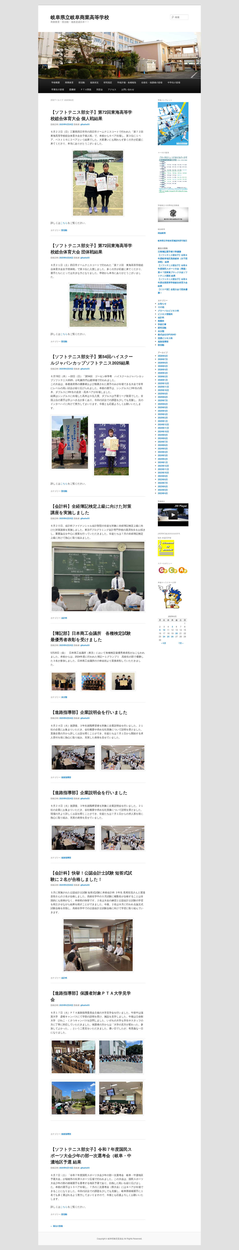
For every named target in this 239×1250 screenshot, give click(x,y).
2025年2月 (163, 417)
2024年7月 (163, 441)
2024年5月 (163, 448)
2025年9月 (163, 393)
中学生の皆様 (174, 82)
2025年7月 (163, 400)
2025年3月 (163, 414)
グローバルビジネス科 (168, 310)
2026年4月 (163, 369)
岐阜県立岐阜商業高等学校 (80, 16)
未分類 (64, 697)
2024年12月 (163, 424)
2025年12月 (163, 383)
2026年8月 (163, 355)
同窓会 (99, 89)
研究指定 (108, 82)
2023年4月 (163, 493)
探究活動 (162, 327)
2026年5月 (163, 366)
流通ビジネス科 (165, 338)
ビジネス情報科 (165, 314)
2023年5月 (163, 489)
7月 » (181, 643)
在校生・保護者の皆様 (151, 82)
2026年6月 (163, 362)
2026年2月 (163, 376)
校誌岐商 (162, 232)
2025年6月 (163, 403)
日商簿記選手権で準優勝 (169, 251)
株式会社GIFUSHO (167, 334)
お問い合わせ (127, 89)
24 (164, 636)
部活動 (82, 82)
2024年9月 (163, 434)
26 (172, 636)
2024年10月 (163, 431)
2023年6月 (163, 486)
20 (176, 633)
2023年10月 (163, 472)
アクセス (112, 89)
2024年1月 (163, 462)
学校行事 (162, 324)
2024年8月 (163, 438)
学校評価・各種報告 (126, 82)
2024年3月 (163, 455)
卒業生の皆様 (57, 89)
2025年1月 (163, 421)
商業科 (161, 320)
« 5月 (163, 643)
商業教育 (69, 82)
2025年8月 (163, 396)
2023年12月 (163, 465)
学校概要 (55, 82)
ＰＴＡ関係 (86, 89)
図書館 (72, 89)
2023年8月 (163, 479)
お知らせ (162, 303)
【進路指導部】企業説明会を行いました (89, 712)
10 (164, 629)
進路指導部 (66, 777)
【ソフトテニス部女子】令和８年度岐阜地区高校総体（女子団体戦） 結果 (172, 258)
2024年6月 (163, 445)
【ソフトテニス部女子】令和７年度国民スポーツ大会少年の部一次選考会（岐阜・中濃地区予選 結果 (91, 1155)
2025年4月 (163, 410)
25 (168, 636)
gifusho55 (85, 124)
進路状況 (94, 82)
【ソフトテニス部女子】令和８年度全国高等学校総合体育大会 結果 (172, 282)
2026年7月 (163, 359)
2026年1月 (163, 379)
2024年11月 (163, 427)
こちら (64, 222)
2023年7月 (163, 482)
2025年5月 (163, 407)
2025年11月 (163, 386)
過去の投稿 (57, 1225)
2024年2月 (163, 458)
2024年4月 (163, 451)
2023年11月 (163, 469)
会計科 (64, 617)
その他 (161, 307)
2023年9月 (163, 475)
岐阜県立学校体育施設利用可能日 (172, 240)
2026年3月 (163, 372)
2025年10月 (163, 390)
